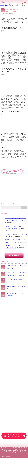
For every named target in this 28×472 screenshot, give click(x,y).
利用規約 (16, 451)
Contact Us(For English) (16, 449)
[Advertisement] (12, 189)
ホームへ (3, 447)
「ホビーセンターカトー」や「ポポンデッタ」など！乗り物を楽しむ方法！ (16, 274)
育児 (7, 13)
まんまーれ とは (12, 447)
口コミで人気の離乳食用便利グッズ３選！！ (16, 287)
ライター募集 (14, 255)
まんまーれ (8, 456)
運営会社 (9, 451)
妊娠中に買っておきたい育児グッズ (15, 279)
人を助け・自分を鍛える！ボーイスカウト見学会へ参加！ (16, 294)
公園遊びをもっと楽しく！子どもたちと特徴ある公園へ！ (16, 267)
